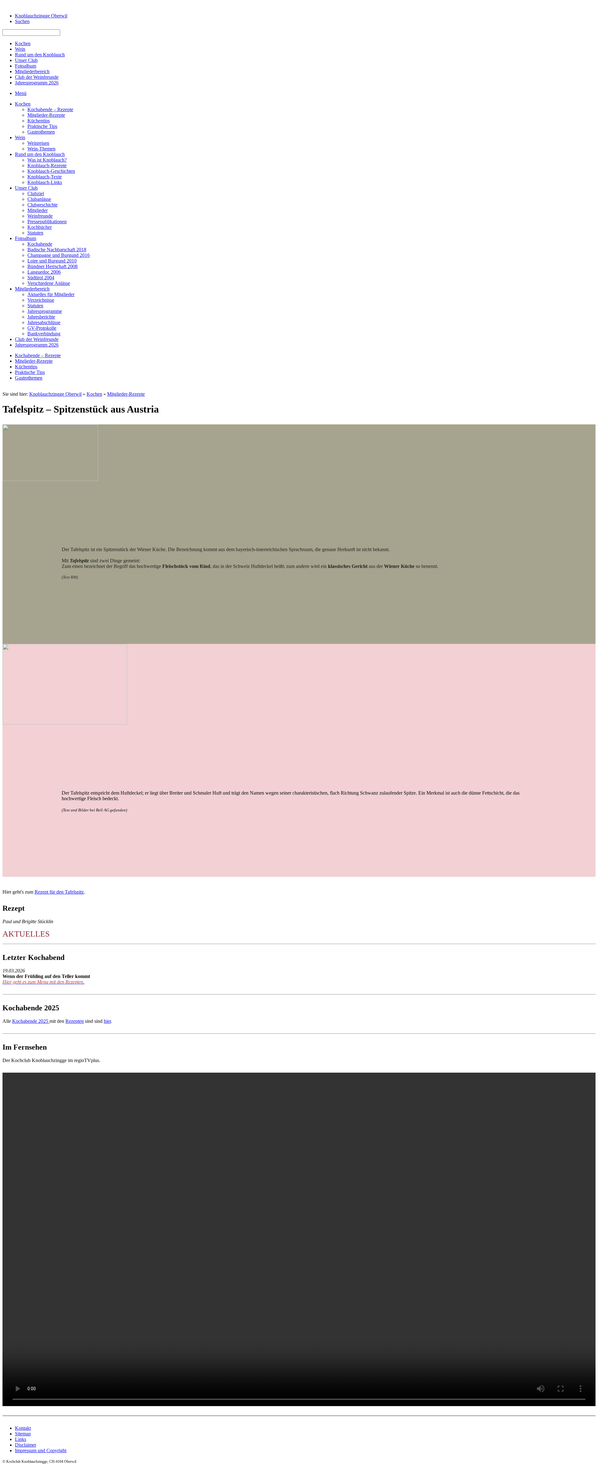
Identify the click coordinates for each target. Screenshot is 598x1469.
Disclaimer (25, 1445)
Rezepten (74, 1021)
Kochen (94, 394)
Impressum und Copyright (40, 1450)
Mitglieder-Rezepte (126, 394)
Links (20, 1439)
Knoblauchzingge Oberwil (55, 394)
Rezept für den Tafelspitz (59, 892)
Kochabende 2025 (31, 1021)
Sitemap (23, 1433)
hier (107, 1021)
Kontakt (23, 1428)
